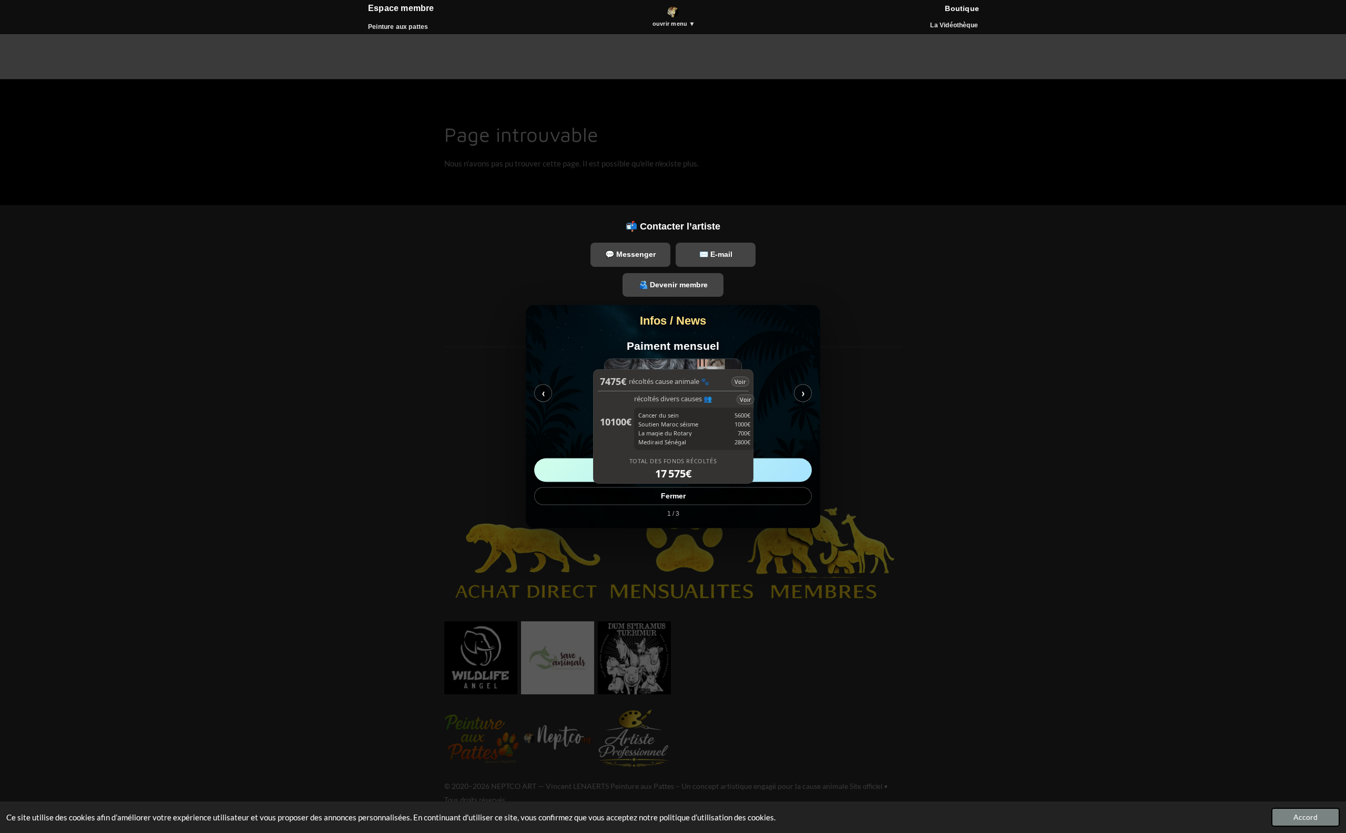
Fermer (673, 496)
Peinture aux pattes (398, 26)
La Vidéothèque (954, 25)
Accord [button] (1305, 817)
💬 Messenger (630, 254)
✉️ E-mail (715, 254)
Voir (740, 382)
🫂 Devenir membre (673, 284)
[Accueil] (673, 12)
